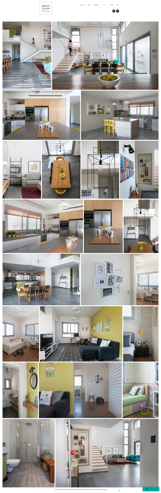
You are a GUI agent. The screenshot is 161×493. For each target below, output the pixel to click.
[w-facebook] (119, 490)
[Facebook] (113, 11)
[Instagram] (117, 11)
